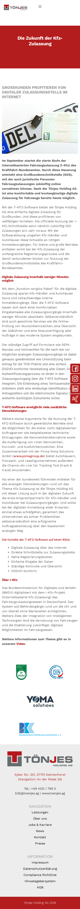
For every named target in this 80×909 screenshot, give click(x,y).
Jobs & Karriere (40, 825)
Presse (40, 843)
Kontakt (40, 837)
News (40, 831)
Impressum (40, 862)
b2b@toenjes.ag (27, 793)
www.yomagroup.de (29, 456)
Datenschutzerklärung (40, 869)
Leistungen (40, 812)
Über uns (40, 818)
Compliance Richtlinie (40, 875)
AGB (40, 887)
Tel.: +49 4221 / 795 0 (40, 788)
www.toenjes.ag (53, 793)
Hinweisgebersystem (40, 881)
